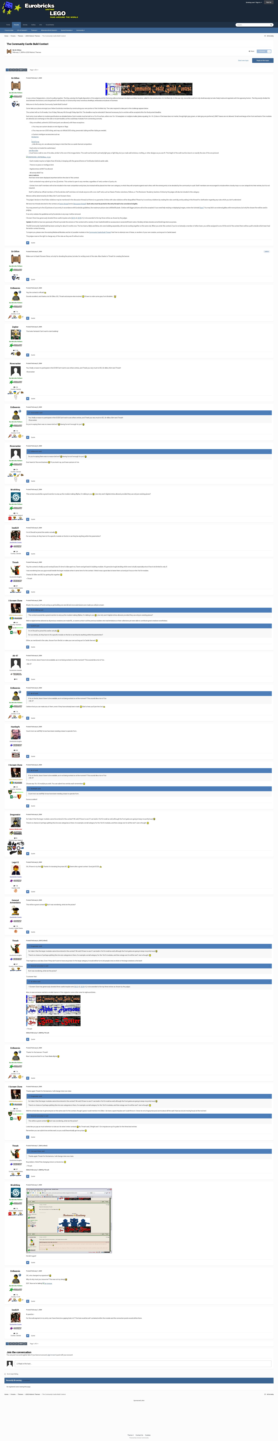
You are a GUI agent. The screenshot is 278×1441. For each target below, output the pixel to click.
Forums (16, 25)
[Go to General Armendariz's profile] (16, 910)
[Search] (271, 25)
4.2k (16, 387)
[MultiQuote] (27, 242)
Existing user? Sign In (253, 2)
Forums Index (9, 30)
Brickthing (15, 489)
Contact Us (139, 1435)
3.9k (16, 101)
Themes (33, 30)
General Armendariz (15, 901)
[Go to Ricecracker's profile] (16, 371)
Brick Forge (35, 142)
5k (16, 838)
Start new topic (243, 60)
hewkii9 (15, 528)
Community (80, 30)
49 (16, 679)
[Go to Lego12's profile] (16, 870)
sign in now (51, 1355)
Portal (8, 25)
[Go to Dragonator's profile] (16, 822)
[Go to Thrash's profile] (16, 570)
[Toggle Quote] (29, 413)
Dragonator (15, 814)
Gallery (33, 25)
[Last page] (25, 70)
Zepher (15, 327)
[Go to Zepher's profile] (16, 334)
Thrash (15, 562)
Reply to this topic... (25, 1364)
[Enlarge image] (149, 89)
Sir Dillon (18, 50)
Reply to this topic (263, 60)
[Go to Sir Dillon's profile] (9, 51)
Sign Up (268, 2)
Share (252, 51)
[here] (202, 208)
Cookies (148, 1435)
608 (16, 750)
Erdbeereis (15, 288)
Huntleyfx (15, 727)
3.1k (16, 513)
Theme (130, 1435)
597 (16, 586)
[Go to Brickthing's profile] (16, 497)
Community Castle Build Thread (100, 232)
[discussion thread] (79, 204)
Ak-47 (15, 656)
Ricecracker (15, 363)
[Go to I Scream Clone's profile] (16, 608)
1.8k (16, 551)
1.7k (16, 926)
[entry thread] (64, 204)
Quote (33, 243)
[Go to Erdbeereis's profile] (16, 296)
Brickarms (35, 137)
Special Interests (66, 30)
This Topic (263, 25)
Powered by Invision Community (139, 1438)
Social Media (50, 25)
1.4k (16, 886)
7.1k (16, 312)
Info (40, 25)
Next (21, 70)
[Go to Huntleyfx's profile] (16, 734)
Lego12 (15, 862)
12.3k (16, 350)
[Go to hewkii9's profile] (16, 535)
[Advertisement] (139, 1417)
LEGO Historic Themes (33, 52)
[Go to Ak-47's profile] (16, 663)
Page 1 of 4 (33, 70)
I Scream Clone (15, 600)
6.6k (16, 622)
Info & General (21, 30)
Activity (25, 25)
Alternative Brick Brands (48, 30)
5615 (73, 218)
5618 (79, 218)
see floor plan (33, 150)
